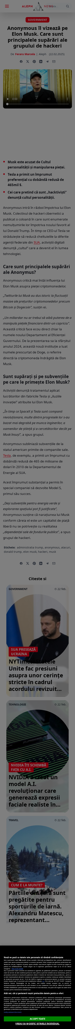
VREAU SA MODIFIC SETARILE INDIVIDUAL (37, 1023)
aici (43, 981)
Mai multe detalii (17, 969)
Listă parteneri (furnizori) (12, 1012)
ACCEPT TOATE (37, 1018)
